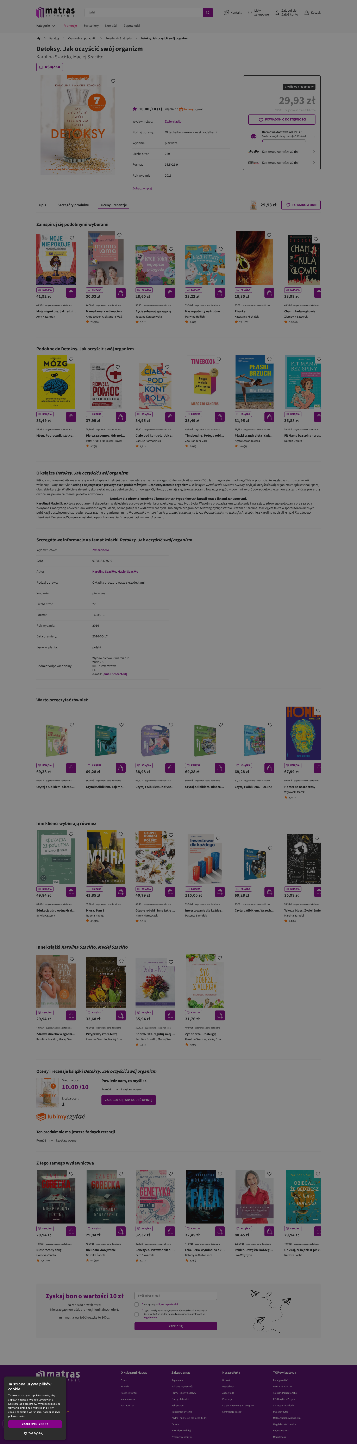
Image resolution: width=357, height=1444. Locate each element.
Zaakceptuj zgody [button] (35, 1424)
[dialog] (35, 1408)
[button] (35, 1433)
